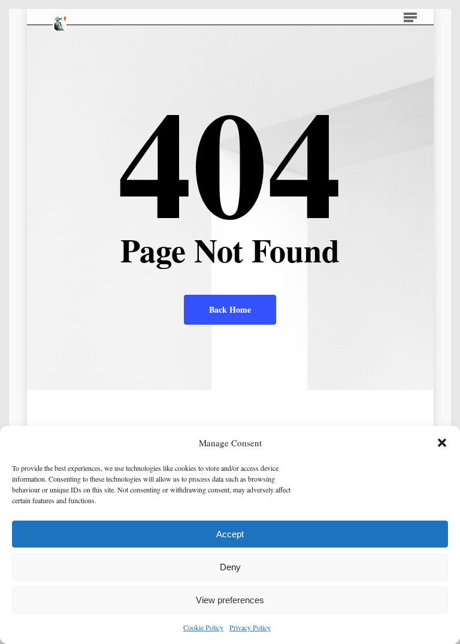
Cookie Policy (203, 627)
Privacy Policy (250, 627)
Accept (230, 534)
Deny (230, 567)
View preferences (230, 600)
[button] (442, 443)
